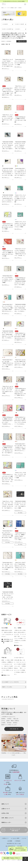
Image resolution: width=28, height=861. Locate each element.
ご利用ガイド (5, 838)
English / (18, 853)
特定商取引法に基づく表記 (14, 843)
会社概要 (10, 841)
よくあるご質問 (15, 838)
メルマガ (24, 838)
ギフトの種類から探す (12, 7)
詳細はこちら (19, 645)
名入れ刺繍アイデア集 (8, 642)
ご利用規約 (17, 841)
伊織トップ (3, 7)
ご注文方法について (8, 639)
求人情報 (20, 846)
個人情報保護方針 (10, 846)
